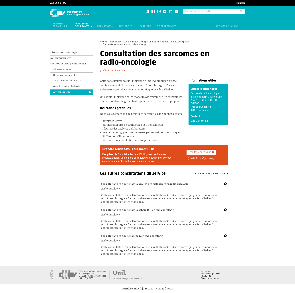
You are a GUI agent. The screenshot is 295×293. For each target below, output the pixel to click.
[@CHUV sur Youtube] (170, 12)
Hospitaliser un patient (64, 75)
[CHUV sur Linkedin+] (147, 12)
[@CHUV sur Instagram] (159, 12)
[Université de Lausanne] (127, 272)
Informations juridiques (210, 274)
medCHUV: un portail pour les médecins (150, 42)
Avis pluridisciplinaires (60, 58)
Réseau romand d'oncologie (63, 53)
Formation (104, 26)
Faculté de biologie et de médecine (127, 279)
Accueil (103, 42)
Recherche (125, 26)
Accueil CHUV (58, 3)
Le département (166, 26)
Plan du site (206, 276)
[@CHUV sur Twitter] (164, 12)
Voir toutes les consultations (210, 173)
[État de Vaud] (51, 274)
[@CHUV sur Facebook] (153, 12)
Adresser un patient (180, 42)
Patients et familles (60, 25)
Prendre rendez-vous (200, 152)
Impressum (205, 271)
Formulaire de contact (210, 278)
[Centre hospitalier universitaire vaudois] (68, 274)
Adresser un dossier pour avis (67, 81)
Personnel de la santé (82, 25)
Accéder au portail (61, 92)
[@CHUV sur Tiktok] (175, 11)
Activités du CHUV (227, 26)
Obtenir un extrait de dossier (67, 86)
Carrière (145, 26)
